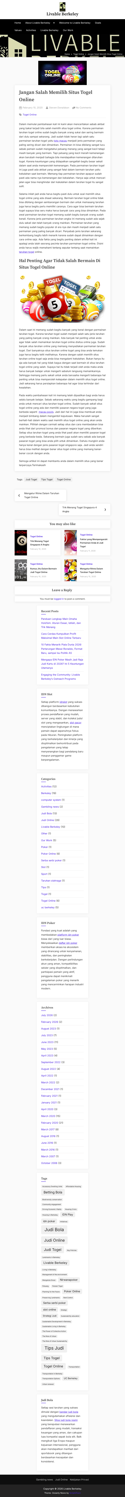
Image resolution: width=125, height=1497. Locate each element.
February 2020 (49, 1122)
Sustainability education (70, 1316)
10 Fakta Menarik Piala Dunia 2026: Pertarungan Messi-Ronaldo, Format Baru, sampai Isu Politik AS (61, 648)
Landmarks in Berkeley (51, 1257)
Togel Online (30, 114)
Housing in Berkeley (50, 1215)
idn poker (49, 1221)
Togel (44, 893)
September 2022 (51, 1062)
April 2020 (47, 1109)
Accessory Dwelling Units (52, 1187)
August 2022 (48, 1068)
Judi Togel (31, 479)
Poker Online (48, 853)
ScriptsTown (75, 1493)
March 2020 (48, 1116)
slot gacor (75, 722)
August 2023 (48, 1028)
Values (18, 30)
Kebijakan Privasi (79, 1479)
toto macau (60, 140)
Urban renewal (48, 1384)
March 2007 (48, 1156)
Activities (31, 30)
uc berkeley (48, 907)
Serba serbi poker (51, 860)
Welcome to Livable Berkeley (74, 22)
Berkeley (46, 793)
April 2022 (47, 1075)
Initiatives (63, 1222)
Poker (44, 846)
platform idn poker (68, 934)
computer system (51, 799)
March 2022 (48, 1082)
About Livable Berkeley (37, 22)
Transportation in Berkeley (52, 1374)
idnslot (63, 701)
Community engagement (51, 1204)
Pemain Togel (57, 1286)
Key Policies (72, 1250)
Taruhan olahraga (51, 880)
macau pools (46, 411)
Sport (44, 873)
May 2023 (47, 1048)
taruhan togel (26, 251)
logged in (59, 598)
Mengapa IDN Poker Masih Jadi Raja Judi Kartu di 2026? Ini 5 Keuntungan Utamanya (62, 663)
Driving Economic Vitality (51, 1209)
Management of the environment (54, 1275)
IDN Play (67, 1214)
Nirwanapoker (69, 1279)
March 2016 (48, 1149)
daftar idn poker (68, 942)
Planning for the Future (51, 1292)
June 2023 (47, 1042)
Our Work (68, 30)
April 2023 (47, 1055)
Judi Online (47, 820)
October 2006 (49, 1163)
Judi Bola (46, 813)
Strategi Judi (50, 1315)
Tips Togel (47, 479)
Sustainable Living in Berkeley (54, 1326)
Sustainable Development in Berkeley (56, 1322)
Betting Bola (53, 1192)
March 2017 (48, 1129)
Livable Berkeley (62, 14)
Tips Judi (54, 1348)
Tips (43, 887)
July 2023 (47, 1035)
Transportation (74, 1367)
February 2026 (49, 1021)
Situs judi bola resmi (66, 1420)
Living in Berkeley (49, 1270)
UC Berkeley (70, 1378)
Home (17, 22)
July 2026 (47, 1015)
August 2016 (48, 1136)
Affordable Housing (73, 1187)
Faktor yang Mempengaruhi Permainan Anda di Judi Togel (93, 543)
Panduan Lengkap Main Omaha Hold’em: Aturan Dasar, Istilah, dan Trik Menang (61, 623)
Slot (43, 867)
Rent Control (68, 1298)
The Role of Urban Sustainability (54, 1341)
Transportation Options (51, 1379)
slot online (49, 1309)
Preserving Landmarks (51, 1298)
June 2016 (47, 1142)
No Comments (83, 108)
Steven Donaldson (59, 107)
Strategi (64, 1310)
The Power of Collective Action (54, 1331)
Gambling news (50, 806)
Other (44, 833)
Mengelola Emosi (48, 1280)
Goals (98, 22)
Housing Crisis (71, 1209)
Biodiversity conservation (52, 1200)
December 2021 (50, 1089)
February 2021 (49, 1095)
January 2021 (49, 1102)
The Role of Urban (49, 1336)
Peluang (45, 1286)
